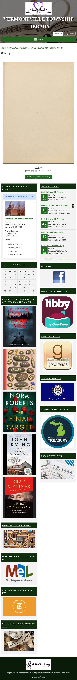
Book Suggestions (50, 337)
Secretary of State (51, 379)
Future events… (65, 259)
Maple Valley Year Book (18, 48)
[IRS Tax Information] (57, 469)
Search (71, 34)
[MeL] (19, 573)
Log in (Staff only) (38, 677)
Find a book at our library (16, 526)
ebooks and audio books (54, 291)
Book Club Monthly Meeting (52, 192)
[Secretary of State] (57, 392)
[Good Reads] (57, 356)
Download (30, 177)
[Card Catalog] (19, 539)
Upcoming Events (50, 187)
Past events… (49, 259)
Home (4, 48)
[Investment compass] (19, 641)
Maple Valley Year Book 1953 (43, 48)
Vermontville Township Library (16, 197)
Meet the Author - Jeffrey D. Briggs (54, 205)
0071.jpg (38, 167)
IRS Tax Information (51, 456)
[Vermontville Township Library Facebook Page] (59, 277)
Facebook (46, 266)
